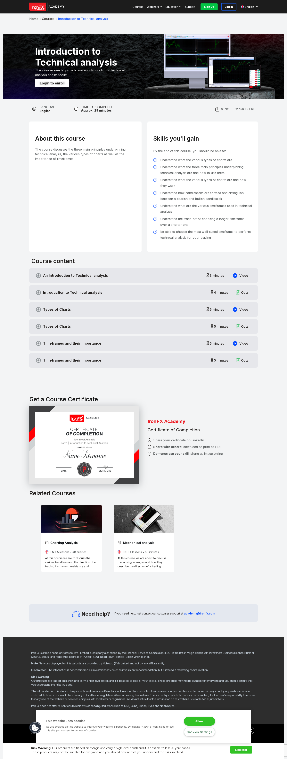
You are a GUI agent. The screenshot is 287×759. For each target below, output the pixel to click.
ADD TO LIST (246, 108)
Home (33, 19)
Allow (199, 721)
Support (190, 6)
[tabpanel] (83, 154)
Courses (138, 6)
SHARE (225, 109)
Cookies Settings (199, 732)
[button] (35, 727)
